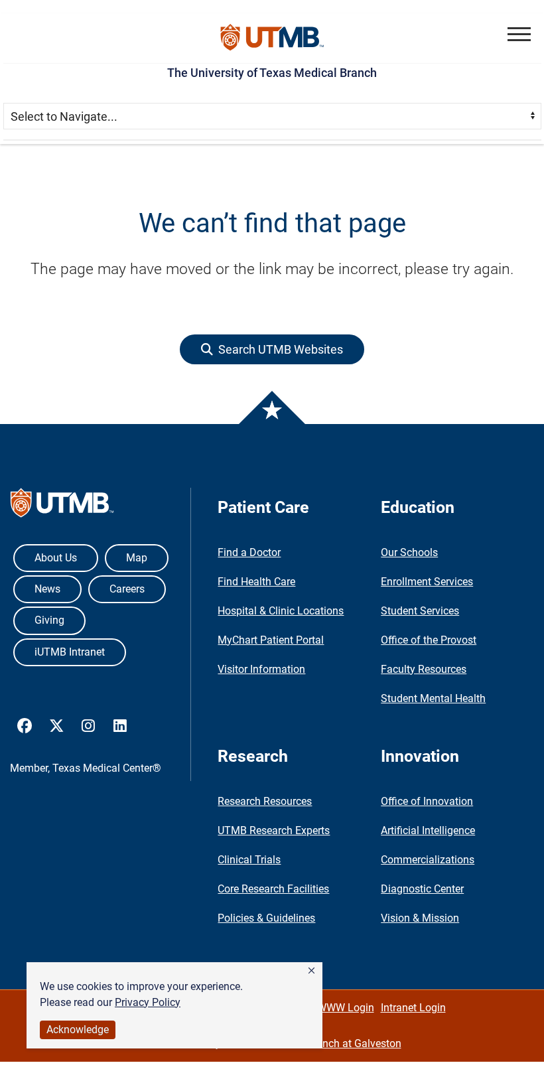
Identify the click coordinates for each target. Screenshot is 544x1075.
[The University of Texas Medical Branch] (272, 38)
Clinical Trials (249, 859)
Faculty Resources (423, 669)
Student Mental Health (433, 698)
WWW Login (345, 1007)
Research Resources (265, 801)
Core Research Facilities (273, 889)
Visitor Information (261, 669)
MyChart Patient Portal (271, 640)
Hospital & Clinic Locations (281, 611)
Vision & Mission (420, 918)
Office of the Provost (428, 640)
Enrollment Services (427, 581)
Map (136, 557)
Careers (127, 589)
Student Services (420, 611)
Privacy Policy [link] (147, 1002)
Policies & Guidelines (266, 918)
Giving (49, 620)
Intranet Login (413, 1007)
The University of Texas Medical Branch (272, 73)
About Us (55, 557)
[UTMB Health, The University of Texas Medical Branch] (62, 506)
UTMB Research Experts (274, 830)
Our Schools (409, 552)
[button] (311, 970)
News (47, 589)
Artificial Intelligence (428, 830)
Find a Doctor (249, 552)
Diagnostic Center (422, 889)
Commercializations (427, 859)
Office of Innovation (427, 801)
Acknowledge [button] (77, 1029)
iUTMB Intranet (69, 652)
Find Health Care (256, 581)
